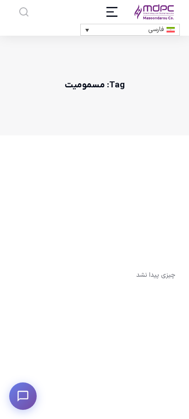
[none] (130, 30)
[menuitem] (130, 30)
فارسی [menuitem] (156, 29)
